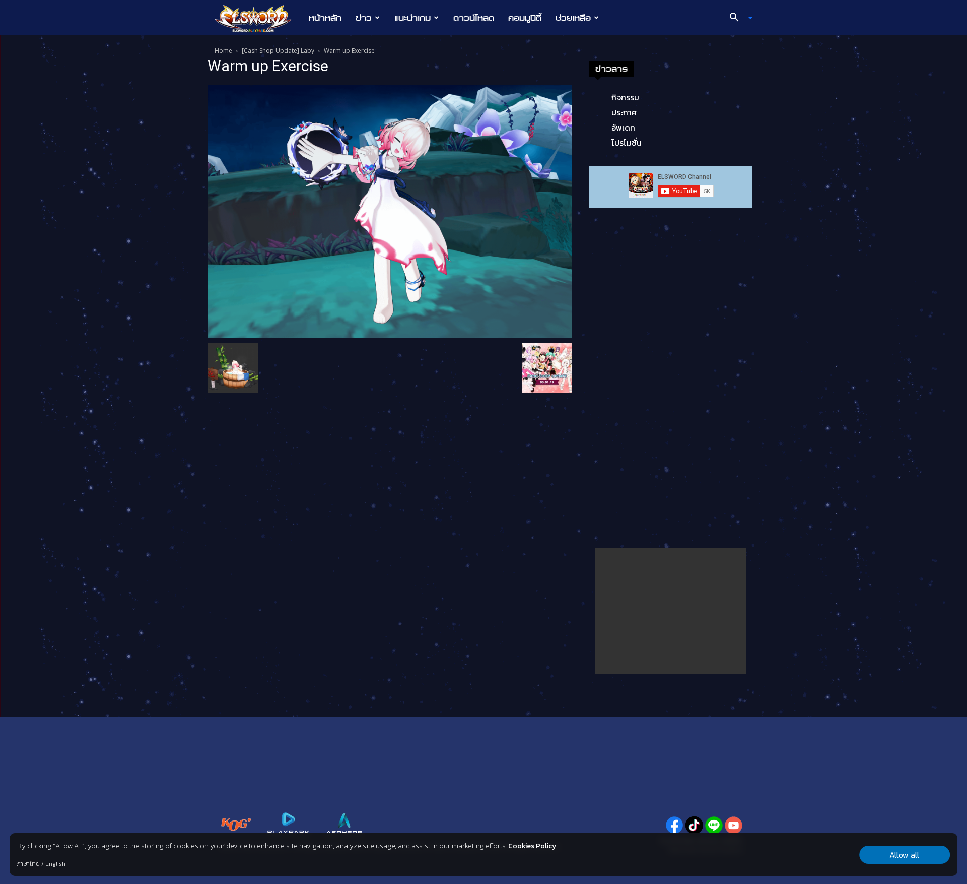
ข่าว (364, 17)
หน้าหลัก (325, 17)
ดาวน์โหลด (473, 17)
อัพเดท (623, 127)
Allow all (904, 855)
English (55, 863)
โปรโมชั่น (626, 143)
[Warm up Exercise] (390, 210)
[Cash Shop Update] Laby (278, 50)
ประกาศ (624, 112)
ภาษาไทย (28, 863)
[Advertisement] (670, 611)
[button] (737, 18)
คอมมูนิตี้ (524, 17)
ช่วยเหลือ (573, 17)
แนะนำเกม (412, 17)
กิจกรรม (625, 97)
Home (223, 50)
